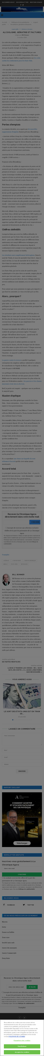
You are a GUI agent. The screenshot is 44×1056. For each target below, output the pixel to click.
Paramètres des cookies (22, 1040)
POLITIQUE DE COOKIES (17, 1036)
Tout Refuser (22, 1046)
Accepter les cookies (22, 1052)
